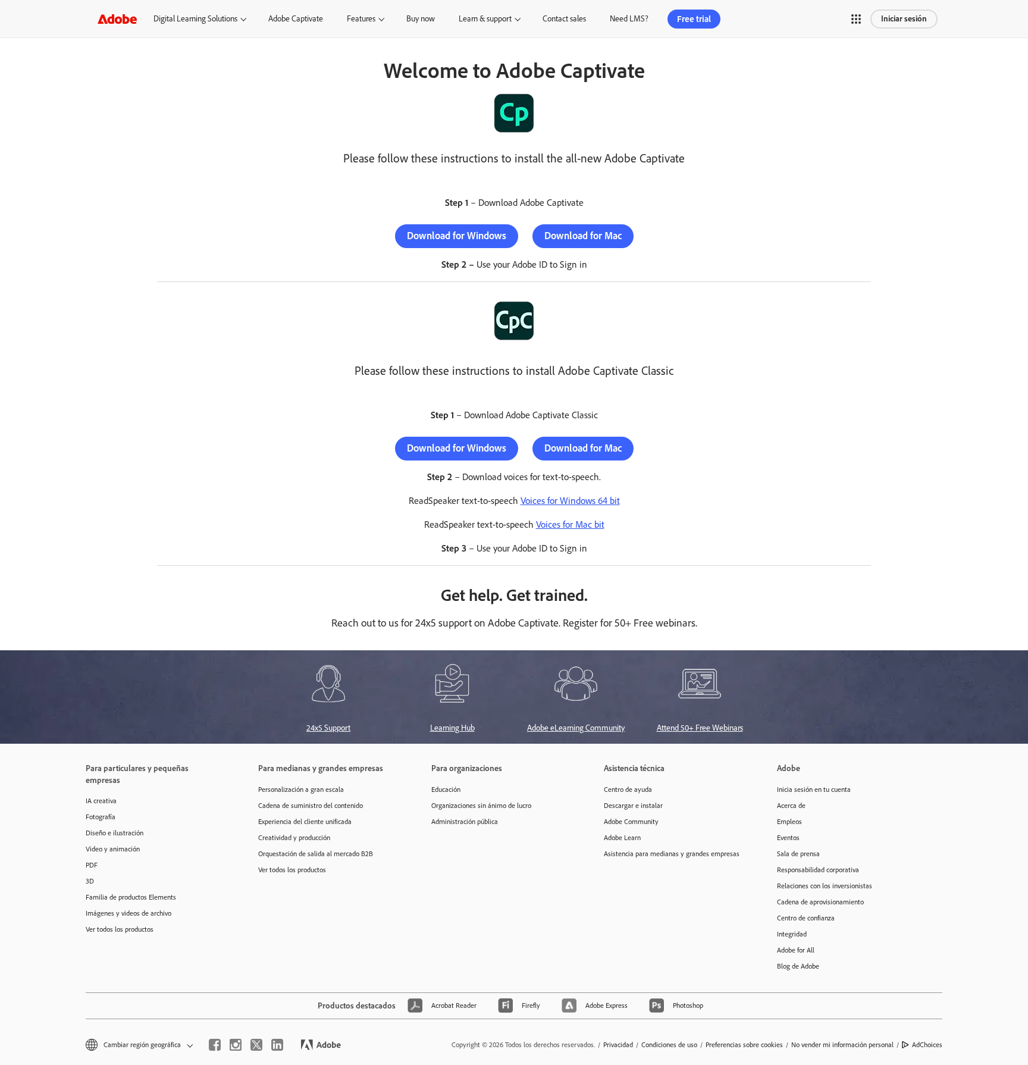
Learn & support (485, 19)
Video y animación (113, 849)
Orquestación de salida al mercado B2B (315, 854)
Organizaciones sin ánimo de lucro (481, 805)
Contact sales (564, 19)
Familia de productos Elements (131, 897)
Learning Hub (452, 728)
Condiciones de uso (669, 1045)
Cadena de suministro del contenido (310, 805)
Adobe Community (631, 821)
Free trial (694, 19)
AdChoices (927, 1045)
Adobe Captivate (295, 19)
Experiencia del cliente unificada (305, 821)
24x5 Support (328, 728)
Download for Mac (583, 236)
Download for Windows (456, 236)
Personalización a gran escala (301, 789)
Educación (445, 789)
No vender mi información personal (842, 1045)
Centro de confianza (806, 918)
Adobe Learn (622, 838)
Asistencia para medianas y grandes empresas (671, 854)
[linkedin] (277, 1045)
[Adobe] (117, 18)
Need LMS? (629, 19)
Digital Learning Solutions (195, 19)
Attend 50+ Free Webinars (700, 728)
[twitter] (256, 1045)
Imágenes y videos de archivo (128, 913)
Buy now (420, 19)
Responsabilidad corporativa (818, 870)
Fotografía (100, 817)
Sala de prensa (798, 854)
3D (90, 881)
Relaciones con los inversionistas (824, 886)
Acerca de (791, 805)
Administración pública (464, 821)
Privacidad (618, 1045)
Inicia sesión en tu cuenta (814, 789)
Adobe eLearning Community (576, 728)
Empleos (789, 821)
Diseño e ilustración (114, 833)
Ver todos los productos (119, 929)
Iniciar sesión (904, 19)
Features (361, 19)
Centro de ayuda (628, 789)
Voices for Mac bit (570, 524)
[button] (856, 19)
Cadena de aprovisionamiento (820, 902)
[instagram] (236, 1045)
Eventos (788, 838)
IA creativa (101, 801)
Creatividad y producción (294, 838)
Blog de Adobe (798, 966)
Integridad (792, 934)
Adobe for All (795, 950)
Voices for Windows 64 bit (570, 500)
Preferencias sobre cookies (744, 1045)
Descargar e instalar (633, 805)
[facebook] (215, 1045)
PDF (92, 865)
